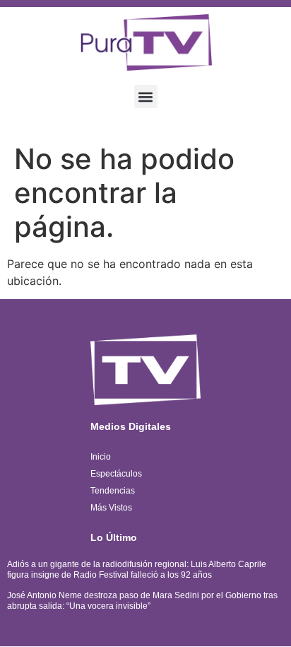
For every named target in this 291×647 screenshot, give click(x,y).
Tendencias (112, 491)
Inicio (100, 457)
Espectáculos (116, 474)
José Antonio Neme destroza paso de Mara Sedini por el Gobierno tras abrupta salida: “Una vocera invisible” (142, 600)
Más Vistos (111, 508)
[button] (146, 96)
